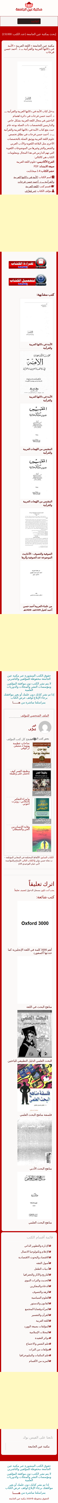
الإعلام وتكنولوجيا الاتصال (35, 1251)
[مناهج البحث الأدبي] (34, 1141)
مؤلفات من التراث (39, 1349)
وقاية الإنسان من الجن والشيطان (20, 828)
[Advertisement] (29, 223)
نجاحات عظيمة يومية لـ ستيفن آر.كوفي (21, 745)
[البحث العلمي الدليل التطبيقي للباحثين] (34, 1033)
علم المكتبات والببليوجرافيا (34, 1355)
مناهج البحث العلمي (40, 1222)
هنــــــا (16, 702)
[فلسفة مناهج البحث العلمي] (34, 1087)
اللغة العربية (23, 45)
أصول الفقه (42, 1263)
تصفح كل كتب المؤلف (20, 739)
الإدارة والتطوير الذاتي (42, 765)
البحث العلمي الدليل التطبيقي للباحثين (30, 1061)
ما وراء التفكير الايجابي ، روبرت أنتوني (21, 801)
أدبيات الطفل (41, 1268)
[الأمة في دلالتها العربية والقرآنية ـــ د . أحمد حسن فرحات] (34, 85)
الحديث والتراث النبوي (36, 1280)
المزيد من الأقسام (39, 1361)
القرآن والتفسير (40, 1315)
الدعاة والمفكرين (39, 1286)
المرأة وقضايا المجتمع (37, 1309)
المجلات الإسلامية (39, 1332)
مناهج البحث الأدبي (41, 1168)
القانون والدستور (39, 1303)
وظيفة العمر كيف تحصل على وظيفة (20, 772)
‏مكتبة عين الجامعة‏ (39, 1446)
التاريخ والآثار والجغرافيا (36, 1274)
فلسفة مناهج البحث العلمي (36, 1115)
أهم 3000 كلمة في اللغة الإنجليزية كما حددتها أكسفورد (30, 951)
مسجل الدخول (33, 890)
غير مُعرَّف (30, 191)
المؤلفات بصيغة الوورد (36, 1326)
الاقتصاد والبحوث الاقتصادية (33, 1257)
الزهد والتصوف (40, 1292)
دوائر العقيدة (44, 850)
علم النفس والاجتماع (37, 1343)
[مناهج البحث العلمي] (34, 1195)
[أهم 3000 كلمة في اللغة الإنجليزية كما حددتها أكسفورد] (34, 923)
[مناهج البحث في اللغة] (34, 979)
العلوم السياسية (40, 1297)
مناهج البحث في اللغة (39, 1007)
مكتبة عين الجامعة (43, 45)
